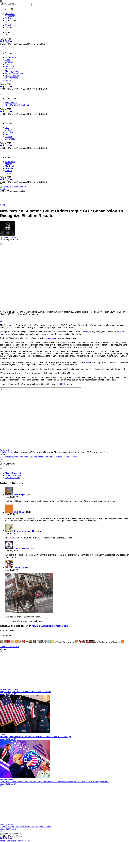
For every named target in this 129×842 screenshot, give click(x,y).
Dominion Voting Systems (24, 457)
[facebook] (4, 42)
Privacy (8, 137)
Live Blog (9, 62)
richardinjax (19, 495)
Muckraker (9, 66)
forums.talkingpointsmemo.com (50, 626)
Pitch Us (9, 173)
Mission (8, 164)
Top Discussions (12, 478)
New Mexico (60, 457)
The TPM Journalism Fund (17, 105)
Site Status (10, 139)
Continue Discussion (9, 647)
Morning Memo (11, 71)
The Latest (9, 14)
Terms (7, 134)
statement (50, 338)
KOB (63, 384)
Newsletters (10, 16)
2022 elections (6, 457)
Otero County (71, 457)
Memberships (11, 103)
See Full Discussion (14, 475)
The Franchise (11, 78)
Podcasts (9, 18)
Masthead (9, 166)
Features (9, 80)
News (7, 60)
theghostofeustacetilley (25, 531)
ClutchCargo (20, 568)
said (88, 362)
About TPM (10, 162)
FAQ (7, 128)
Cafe (7, 64)
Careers (8, 171)
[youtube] (11, 42)
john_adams (19, 512)
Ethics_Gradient (21, 548)
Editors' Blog (10, 57)
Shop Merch (10, 25)
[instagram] (9, 42)
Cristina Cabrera (10, 237)
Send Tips (4, 189)
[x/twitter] (6, 42)
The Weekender (12, 75)
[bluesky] (1, 42)
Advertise (9, 132)
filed (86, 332)
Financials (9, 168)
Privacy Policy (23, 841)
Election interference (45, 457)
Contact (8, 130)
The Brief (9, 69)
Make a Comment (13, 473)
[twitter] (6, 838)
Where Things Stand (14, 73)
